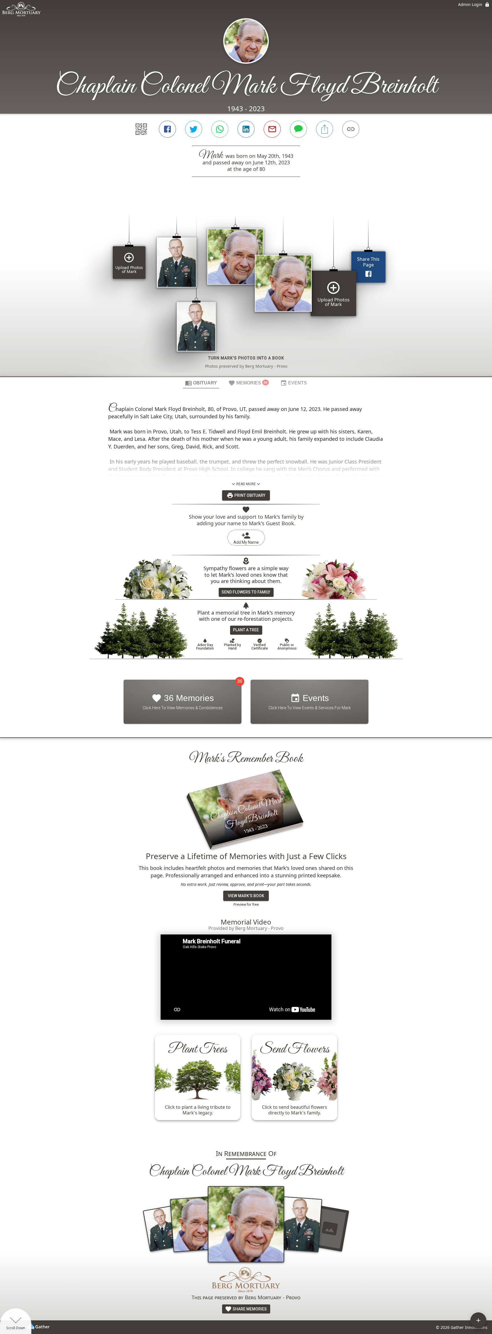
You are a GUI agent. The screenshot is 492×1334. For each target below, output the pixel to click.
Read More (246, 484)
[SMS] (298, 129)
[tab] (201, 382)
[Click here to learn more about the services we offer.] (246, 1280)
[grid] (246, 286)
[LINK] (350, 129)
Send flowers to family (246, 592)
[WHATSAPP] (219, 129)
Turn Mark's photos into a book (246, 358)
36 (239, 681)
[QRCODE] (141, 129)
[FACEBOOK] (167, 129)
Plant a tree (246, 630)
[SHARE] (324, 129)
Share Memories (249, 1309)
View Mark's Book (246, 896)
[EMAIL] (272, 129)
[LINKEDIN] (246, 129)
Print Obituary (249, 495)
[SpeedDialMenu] (478, 1320)
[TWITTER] (193, 129)
